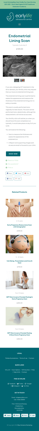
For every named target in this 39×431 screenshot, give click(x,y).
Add (33, 415)
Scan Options (16, 370)
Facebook (12, 383)
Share (17, 415)
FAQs (33, 370)
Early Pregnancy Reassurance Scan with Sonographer (19, 226)
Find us (10, 167)
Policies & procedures (11, 358)
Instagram (17, 386)
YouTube (26, 386)
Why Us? (7, 370)
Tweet (9, 415)
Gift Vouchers (26, 370)
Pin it (25, 415)
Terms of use (23, 358)
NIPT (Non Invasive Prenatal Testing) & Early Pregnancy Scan (19, 298)
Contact (31, 358)
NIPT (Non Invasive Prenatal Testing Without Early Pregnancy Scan (19, 334)
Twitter (21, 383)
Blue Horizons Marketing (25, 425)
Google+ (29, 383)
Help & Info (17, 372)
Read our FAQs (13, 160)
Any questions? (13, 164)
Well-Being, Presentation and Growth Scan (19, 262)
